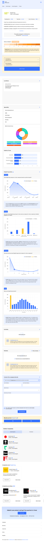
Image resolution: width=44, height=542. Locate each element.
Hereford (10, 453)
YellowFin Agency (13, 469)
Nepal (36, 491)
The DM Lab (11, 452)
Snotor (10, 457)
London (10, 437)
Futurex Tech (33, 490)
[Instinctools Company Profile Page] (5, 437)
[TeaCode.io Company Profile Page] (5, 448)
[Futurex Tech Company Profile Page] (26, 491)
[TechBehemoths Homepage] (5, 2)
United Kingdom (16, 14)
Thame (11, 14)
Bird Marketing (12, 490)
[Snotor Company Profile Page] (5, 458)
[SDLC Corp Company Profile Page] (5, 442)
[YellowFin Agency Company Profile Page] (5, 470)
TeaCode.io (11, 447)
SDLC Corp (11, 441)
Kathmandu (33, 491)
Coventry (10, 442)
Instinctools (11, 436)
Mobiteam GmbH (25, 539)
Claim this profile (25, 35)
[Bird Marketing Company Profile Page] (5, 491)
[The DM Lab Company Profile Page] (5, 453)
